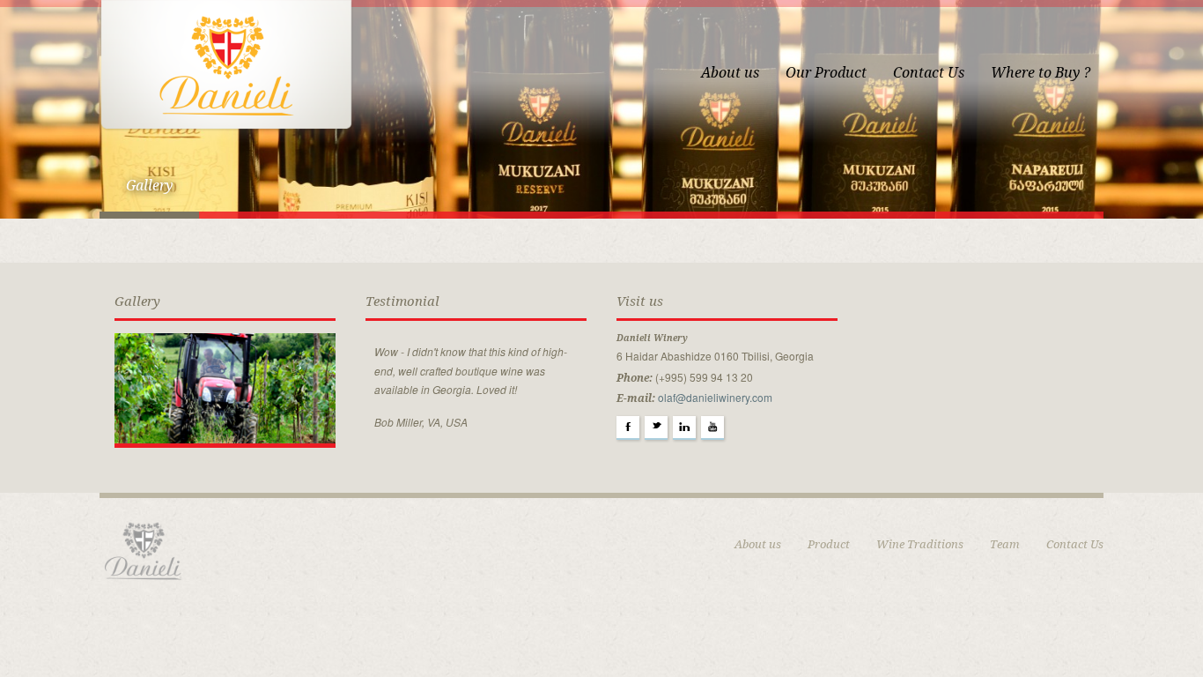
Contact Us (928, 72)
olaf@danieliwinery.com (715, 397)
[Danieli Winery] (226, 64)
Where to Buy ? (1040, 72)
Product (829, 544)
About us (730, 72)
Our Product (826, 72)
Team (1005, 544)
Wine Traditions (919, 544)
